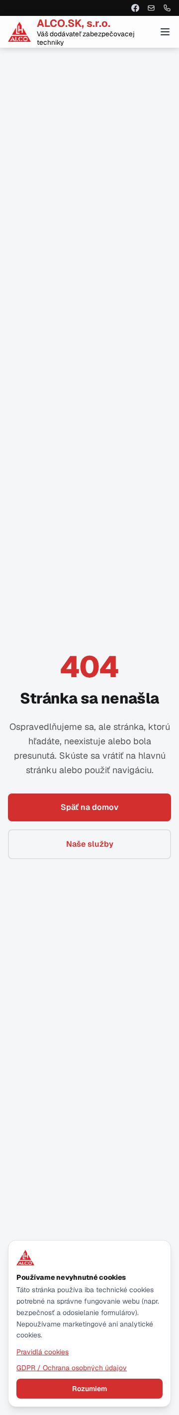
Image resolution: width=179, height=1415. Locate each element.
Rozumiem (89, 1388)
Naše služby (89, 844)
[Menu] (165, 32)
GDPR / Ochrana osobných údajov (71, 1367)
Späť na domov (89, 807)
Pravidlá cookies (42, 1351)
